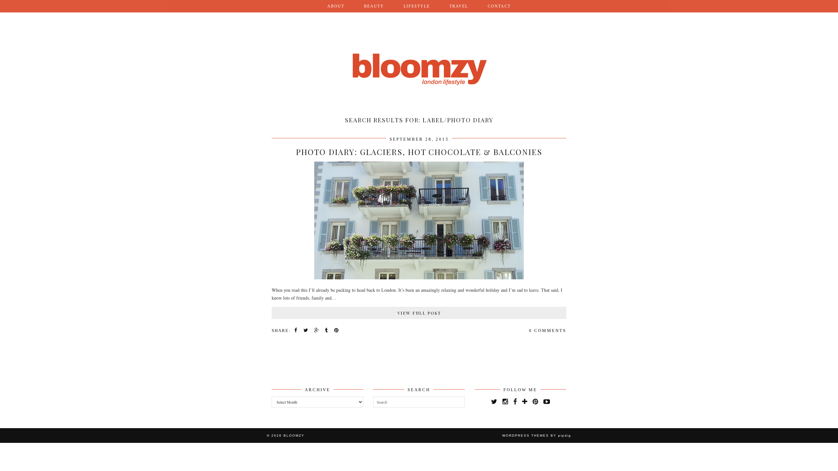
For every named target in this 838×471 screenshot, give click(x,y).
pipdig (564, 435)
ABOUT (335, 6)
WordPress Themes (525, 435)
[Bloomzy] (419, 53)
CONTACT (499, 6)
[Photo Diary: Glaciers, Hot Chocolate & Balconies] (419, 277)
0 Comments (547, 330)
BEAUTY (374, 6)
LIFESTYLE (417, 6)
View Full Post (419, 313)
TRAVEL (458, 6)
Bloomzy (293, 435)
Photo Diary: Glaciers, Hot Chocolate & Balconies (419, 152)
